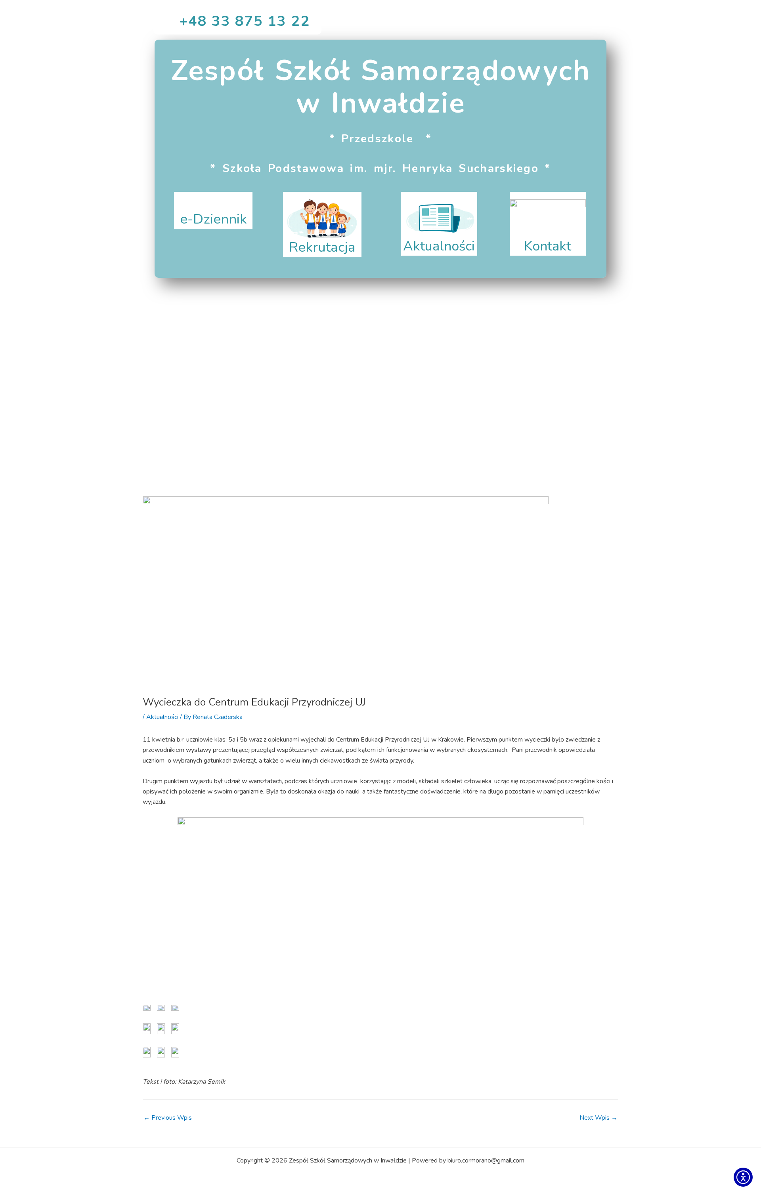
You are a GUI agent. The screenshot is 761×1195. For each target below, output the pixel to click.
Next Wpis (598, 1118)
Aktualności (162, 717)
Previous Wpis (167, 1118)
